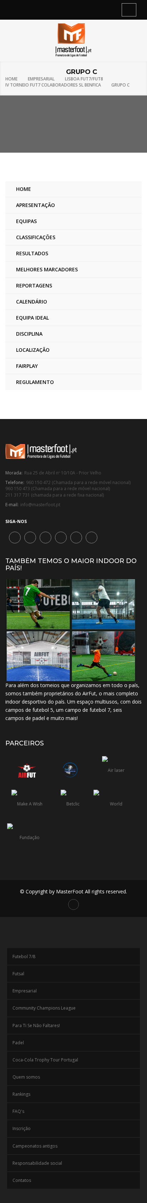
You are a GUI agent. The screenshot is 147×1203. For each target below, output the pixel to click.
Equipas (26, 221)
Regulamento (35, 382)
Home (11, 79)
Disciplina (29, 333)
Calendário (31, 301)
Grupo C (120, 85)
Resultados (32, 253)
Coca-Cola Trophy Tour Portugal (45, 1060)
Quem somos (26, 1077)
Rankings (21, 1094)
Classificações (35, 237)
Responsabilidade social (37, 1163)
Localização (33, 349)
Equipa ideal (32, 317)
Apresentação (35, 205)
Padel (18, 1043)
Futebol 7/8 (23, 956)
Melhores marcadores (47, 269)
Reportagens (34, 285)
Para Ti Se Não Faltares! (36, 1025)
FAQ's (18, 1111)
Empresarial (41, 79)
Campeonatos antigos (34, 1146)
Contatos (21, 1180)
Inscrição (21, 1128)
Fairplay (27, 366)
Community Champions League (44, 1008)
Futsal (18, 974)
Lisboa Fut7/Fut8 (84, 79)
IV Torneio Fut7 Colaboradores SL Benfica (53, 85)
